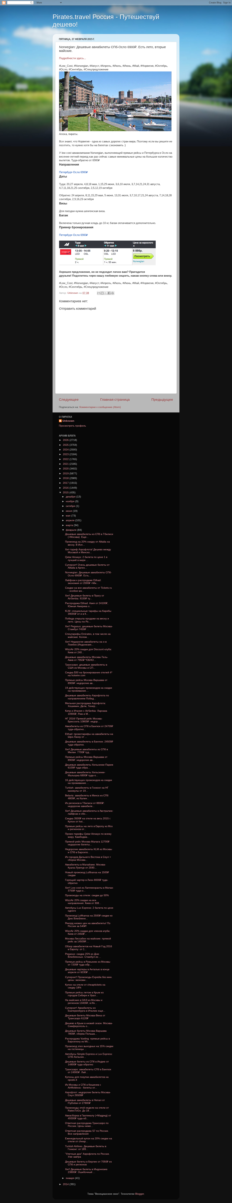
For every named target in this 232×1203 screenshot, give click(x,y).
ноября (70, 501)
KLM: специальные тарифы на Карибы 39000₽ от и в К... (88, 612)
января (70, 1178)
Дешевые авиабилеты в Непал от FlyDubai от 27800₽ (85, 1101)
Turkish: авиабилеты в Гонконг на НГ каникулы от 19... (87, 789)
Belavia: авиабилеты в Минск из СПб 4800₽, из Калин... (86, 797)
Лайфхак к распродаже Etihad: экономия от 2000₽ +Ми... (83, 581)
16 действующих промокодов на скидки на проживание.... (88, 781)
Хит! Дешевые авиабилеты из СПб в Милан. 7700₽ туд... (86, 751)
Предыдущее (162, 399)
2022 (66, 459)
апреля (70, 520)
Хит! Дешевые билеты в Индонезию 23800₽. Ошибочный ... (86, 1171)
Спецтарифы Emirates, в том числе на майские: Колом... (88, 635)
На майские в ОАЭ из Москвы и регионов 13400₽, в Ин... (83, 1001)
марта (70, 525)
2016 (66, 487)
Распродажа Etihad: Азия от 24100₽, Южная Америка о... (86, 604)
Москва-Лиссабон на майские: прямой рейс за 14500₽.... (88, 940)
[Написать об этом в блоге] (102, 293)
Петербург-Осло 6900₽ (73, 172)
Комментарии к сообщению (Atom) (100, 407)
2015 (66, 492)
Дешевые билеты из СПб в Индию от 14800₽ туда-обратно (87, 1063)
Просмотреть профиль (72, 425)
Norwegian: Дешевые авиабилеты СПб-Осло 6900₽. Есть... (88, 574)
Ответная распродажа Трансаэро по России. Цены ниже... (87, 1124)
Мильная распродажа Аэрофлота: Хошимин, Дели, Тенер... (85, 705)
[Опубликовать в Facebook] (109, 293)
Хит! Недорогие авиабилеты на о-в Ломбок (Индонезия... (86, 643)
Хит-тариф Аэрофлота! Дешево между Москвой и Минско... (88, 551)
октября (71, 506)
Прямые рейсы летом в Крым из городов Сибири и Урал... (84, 994)
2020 (66, 468)
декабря (71, 496)
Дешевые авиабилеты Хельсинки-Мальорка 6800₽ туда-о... (85, 774)
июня (69, 511)
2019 (66, 473)
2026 (66, 440)
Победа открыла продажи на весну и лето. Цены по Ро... (87, 620)
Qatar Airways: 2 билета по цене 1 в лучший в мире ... (86, 558)
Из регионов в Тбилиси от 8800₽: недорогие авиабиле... (84, 804)
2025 (66, 445)
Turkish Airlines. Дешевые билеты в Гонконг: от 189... (85, 1148)
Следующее (69, 399)
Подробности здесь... (72, 58)
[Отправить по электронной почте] (99, 293)
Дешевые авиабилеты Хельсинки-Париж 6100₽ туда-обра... (89, 766)
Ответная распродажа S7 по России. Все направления (87, 1132)
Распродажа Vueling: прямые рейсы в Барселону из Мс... (87, 1040)
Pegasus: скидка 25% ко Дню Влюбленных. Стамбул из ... (83, 955)
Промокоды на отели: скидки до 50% (87, 895)
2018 (66, 478)
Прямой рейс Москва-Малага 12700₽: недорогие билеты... (87, 843)
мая (68, 515)
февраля (71, 530)
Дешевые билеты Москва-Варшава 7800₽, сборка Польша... (86, 1032)
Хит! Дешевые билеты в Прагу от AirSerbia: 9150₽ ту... (84, 597)
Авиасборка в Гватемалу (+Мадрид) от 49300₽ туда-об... (88, 1117)
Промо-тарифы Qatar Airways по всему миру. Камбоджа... (88, 835)
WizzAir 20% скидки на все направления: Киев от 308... (83, 902)
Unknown (68, 421)
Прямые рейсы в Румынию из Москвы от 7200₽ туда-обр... (87, 963)
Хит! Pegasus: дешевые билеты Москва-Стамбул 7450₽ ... (89, 628)
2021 (66, 464)
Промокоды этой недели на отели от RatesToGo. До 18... (87, 1109)
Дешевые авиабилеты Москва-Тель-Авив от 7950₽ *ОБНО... (86, 658)
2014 (66, 1184)
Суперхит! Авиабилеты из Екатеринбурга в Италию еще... (85, 1009)
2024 (66, 449)
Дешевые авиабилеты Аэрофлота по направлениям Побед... (87, 697)
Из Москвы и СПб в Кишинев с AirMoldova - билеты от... (83, 1086)
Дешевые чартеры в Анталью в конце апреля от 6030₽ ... (87, 971)
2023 (66, 454)
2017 (66, 483)
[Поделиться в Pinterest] (112, 293)
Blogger (139, 1194)
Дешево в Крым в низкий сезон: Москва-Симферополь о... (89, 1025)
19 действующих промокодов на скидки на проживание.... (88, 689)
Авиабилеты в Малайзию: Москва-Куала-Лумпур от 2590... (85, 866)
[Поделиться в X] (105, 293)
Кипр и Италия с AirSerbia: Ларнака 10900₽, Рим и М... (86, 712)
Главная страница (115, 399)
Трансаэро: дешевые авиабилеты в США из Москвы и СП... (86, 666)
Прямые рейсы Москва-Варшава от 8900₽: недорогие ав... (86, 681)
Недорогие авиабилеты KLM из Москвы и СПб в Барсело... (88, 850)
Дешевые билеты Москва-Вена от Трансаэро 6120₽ (85, 1017)
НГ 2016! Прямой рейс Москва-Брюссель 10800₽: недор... (83, 720)
